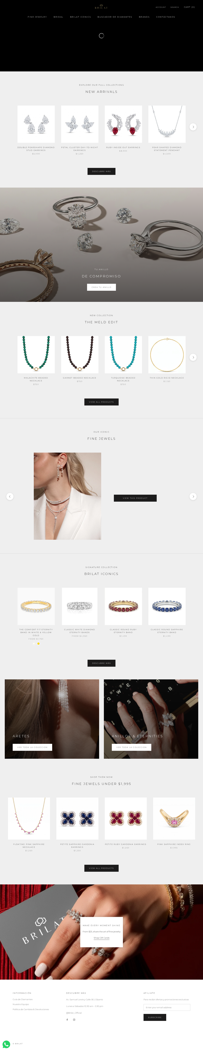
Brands (144, 17)
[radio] (34, 643)
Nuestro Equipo (21, 1004)
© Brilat (18, 1044)
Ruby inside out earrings (123, 147)
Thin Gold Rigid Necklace (167, 378)
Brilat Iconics (80, 17)
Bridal (58, 17)
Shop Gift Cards (101, 937)
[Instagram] (74, 1019)
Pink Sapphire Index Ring (174, 844)
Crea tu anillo (101, 287)
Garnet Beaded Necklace (79, 378)
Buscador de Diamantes (115, 17)
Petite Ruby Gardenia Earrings (126, 844)
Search (174, 7)
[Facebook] (67, 1019)
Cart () (189, 7)
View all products (101, 402)
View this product (135, 498)
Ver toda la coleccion (32, 747)
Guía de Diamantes (23, 999)
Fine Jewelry (37, 17)
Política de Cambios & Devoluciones (31, 1009)
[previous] (9, 126)
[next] (193, 126)
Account (161, 7)
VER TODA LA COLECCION (131, 747)
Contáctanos (165, 17)
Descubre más (101, 171)
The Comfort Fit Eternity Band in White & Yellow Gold (36, 632)
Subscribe (155, 1017)
